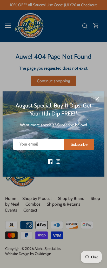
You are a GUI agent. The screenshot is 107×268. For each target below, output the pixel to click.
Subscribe (79, 144)
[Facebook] (50, 161)
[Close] (97, 98)
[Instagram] (58, 161)
